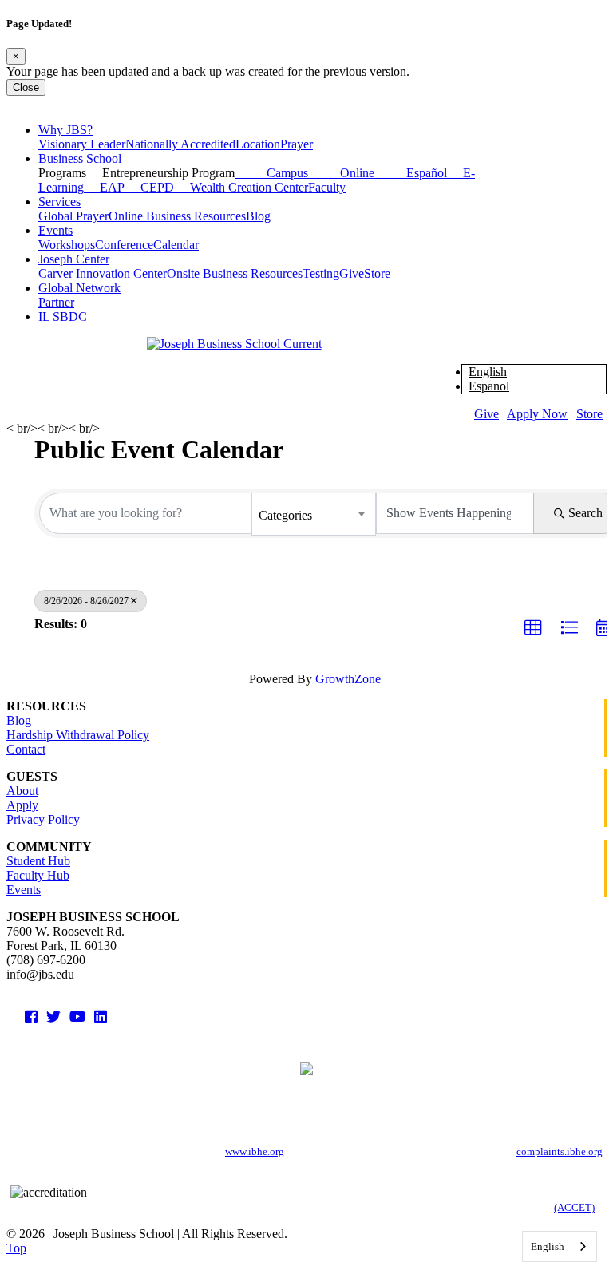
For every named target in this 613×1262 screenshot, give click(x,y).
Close (26, 87)
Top (16, 1248)
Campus (271, 173)
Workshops (66, 244)
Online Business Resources (177, 216)
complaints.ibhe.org (559, 1151)
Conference (124, 244)
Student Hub (38, 861)
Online (341, 173)
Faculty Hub (37, 875)
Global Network (79, 288)
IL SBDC (62, 316)
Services (59, 201)
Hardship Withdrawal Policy (77, 735)
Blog (258, 216)
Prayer (296, 144)
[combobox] (313, 514)
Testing (321, 273)
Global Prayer (73, 216)
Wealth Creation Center (241, 187)
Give (351, 273)
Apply (22, 805)
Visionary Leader (81, 144)
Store (377, 273)
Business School (79, 158)
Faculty (327, 187)
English (488, 371)
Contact (25, 749)
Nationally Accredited (180, 144)
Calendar (176, 244)
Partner (56, 302)
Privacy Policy (43, 819)
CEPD (149, 187)
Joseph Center (73, 259)
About (22, 790)
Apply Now (537, 414)
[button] (533, 628)
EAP (104, 187)
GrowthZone (348, 679)
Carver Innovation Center (102, 273)
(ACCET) (574, 1207)
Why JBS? (65, 129)
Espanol (489, 386)
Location (257, 144)
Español (410, 173)
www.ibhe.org (254, 1151)
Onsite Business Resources (235, 273)
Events (55, 230)
